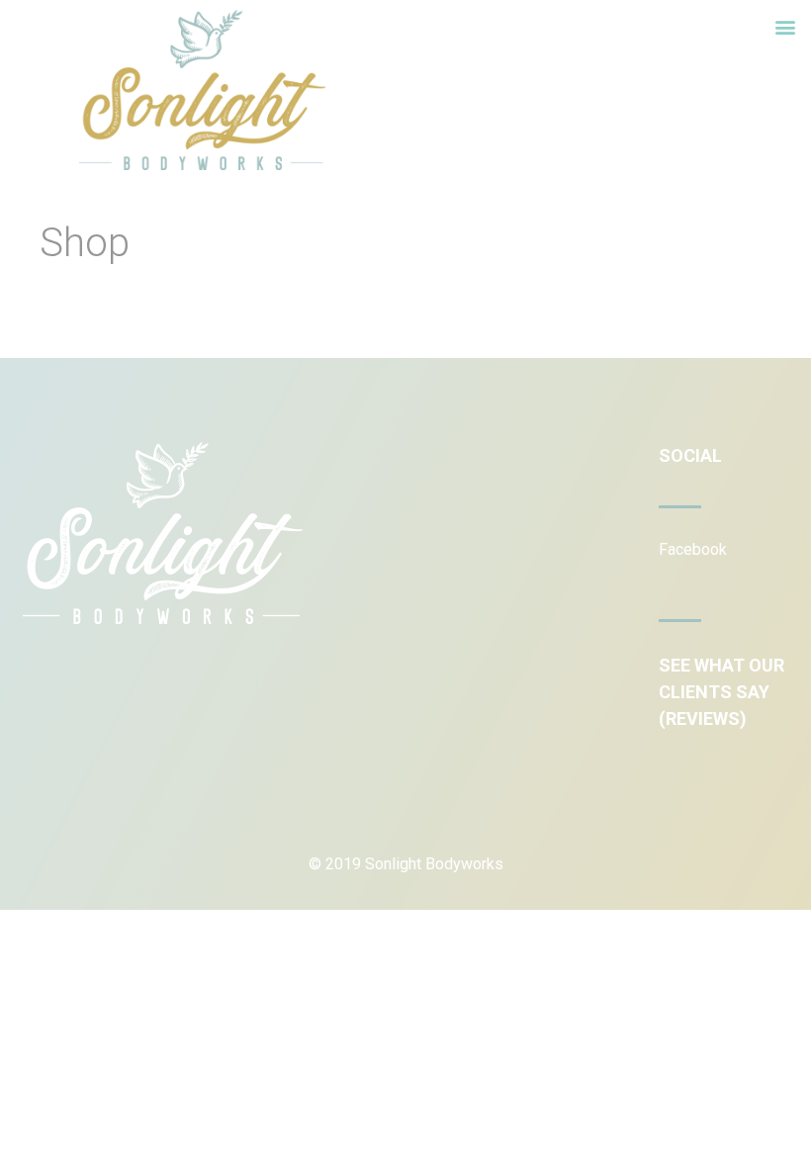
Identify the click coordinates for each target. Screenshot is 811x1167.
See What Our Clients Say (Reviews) (721, 692)
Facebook (693, 549)
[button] (784, 26)
